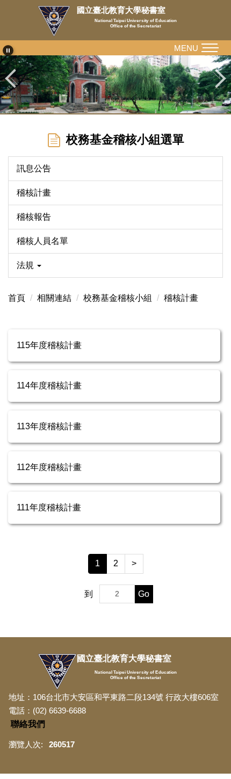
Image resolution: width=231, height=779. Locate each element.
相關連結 (54, 297)
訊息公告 (34, 168)
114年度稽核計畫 (49, 385)
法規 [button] (26, 265)
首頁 (16, 297)
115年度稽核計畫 (49, 345)
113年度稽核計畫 (49, 426)
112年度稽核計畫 (49, 467)
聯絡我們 (28, 723)
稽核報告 (34, 216)
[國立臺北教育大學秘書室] (57, 21)
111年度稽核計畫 (49, 507)
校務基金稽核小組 (117, 297)
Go (143, 593)
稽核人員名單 (42, 241)
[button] (8, 50)
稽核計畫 (34, 192)
